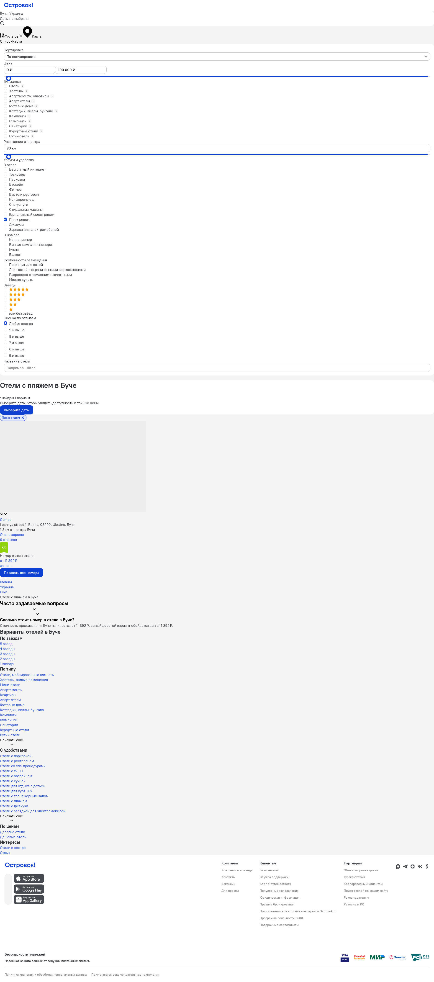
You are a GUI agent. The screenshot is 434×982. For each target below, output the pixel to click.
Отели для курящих (16, 791)
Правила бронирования (277, 904)
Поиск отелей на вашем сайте (366, 891)
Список (6, 41)
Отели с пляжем (13, 801)
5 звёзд (6, 643)
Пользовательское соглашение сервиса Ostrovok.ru (298, 911)
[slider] (8, 78)
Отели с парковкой (15, 755)
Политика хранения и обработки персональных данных (46, 974)
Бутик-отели (10, 735)
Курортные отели (14, 730)
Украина (7, 587)
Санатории (9, 724)
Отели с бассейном (16, 776)
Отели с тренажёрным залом (24, 796)
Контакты (228, 877)
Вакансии (228, 884)
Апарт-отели (10, 699)
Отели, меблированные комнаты (27, 674)
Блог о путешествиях (275, 884)
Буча (4, 592)
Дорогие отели (12, 832)
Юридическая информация (279, 897)
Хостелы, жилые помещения (24, 679)
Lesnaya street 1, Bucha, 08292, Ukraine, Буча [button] (37, 524)
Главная (6, 582)
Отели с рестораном (17, 760)
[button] (217, 18)
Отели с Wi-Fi (11, 771)
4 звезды (7, 648)
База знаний (269, 870)
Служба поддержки (274, 877)
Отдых (5, 852)
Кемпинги (8, 714)
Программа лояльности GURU (282, 918)
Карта (17, 41)
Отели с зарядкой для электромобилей (32, 811)
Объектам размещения (361, 870)
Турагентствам (354, 877)
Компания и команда (236, 870)
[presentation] (217, 56)
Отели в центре (13, 847)
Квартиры (8, 694)
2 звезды (7, 658)
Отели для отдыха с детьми (22, 786)
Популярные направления (279, 891)
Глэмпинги (8, 719)
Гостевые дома (12, 704)
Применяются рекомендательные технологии (125, 974)
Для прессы (230, 891)
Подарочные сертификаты (279, 925)
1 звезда (7, 663)
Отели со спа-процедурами (23, 765)
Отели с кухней (13, 781)
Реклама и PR (354, 904)
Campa (5, 519)
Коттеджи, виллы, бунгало (22, 709)
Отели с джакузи (14, 806)
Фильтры (11, 36)
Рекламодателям (356, 897)
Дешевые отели (13, 837)
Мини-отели (10, 684)
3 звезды (7, 653)
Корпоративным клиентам (363, 884)
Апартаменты (11, 689)
